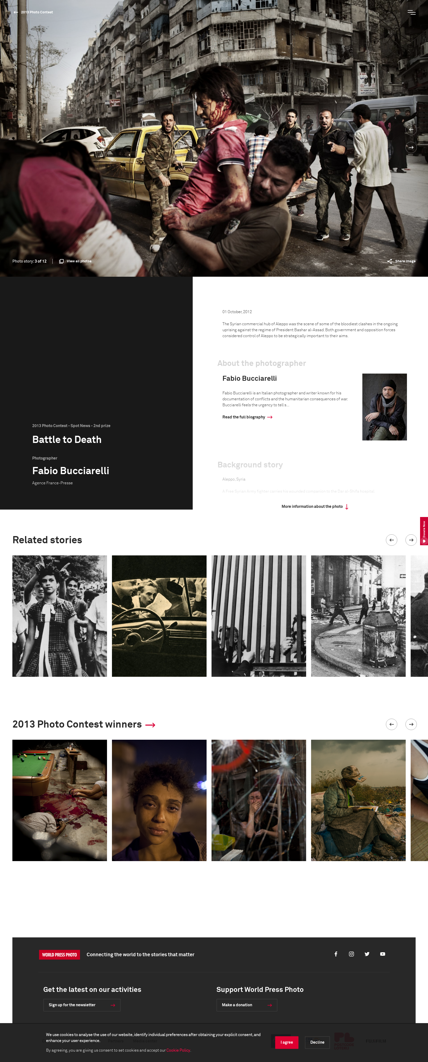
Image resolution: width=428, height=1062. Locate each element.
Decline (317, 1042)
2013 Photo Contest (37, 12)
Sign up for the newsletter (72, 1005)
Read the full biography (243, 417)
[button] (391, 540)
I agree (287, 1042)
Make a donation (237, 1005)
